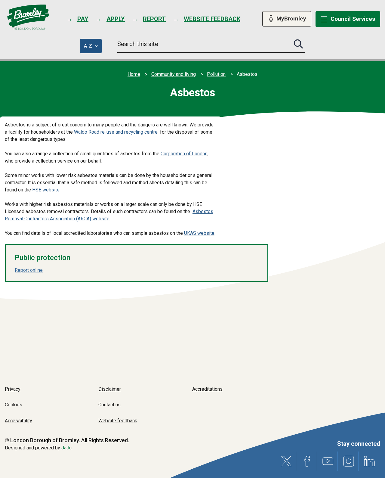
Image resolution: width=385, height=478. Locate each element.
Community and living (173, 74)
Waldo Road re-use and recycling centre (116, 132)
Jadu (66, 448)
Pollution (216, 74)
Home (134, 74)
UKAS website (199, 233)
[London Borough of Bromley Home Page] (28, 17)
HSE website (46, 190)
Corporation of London (184, 154)
